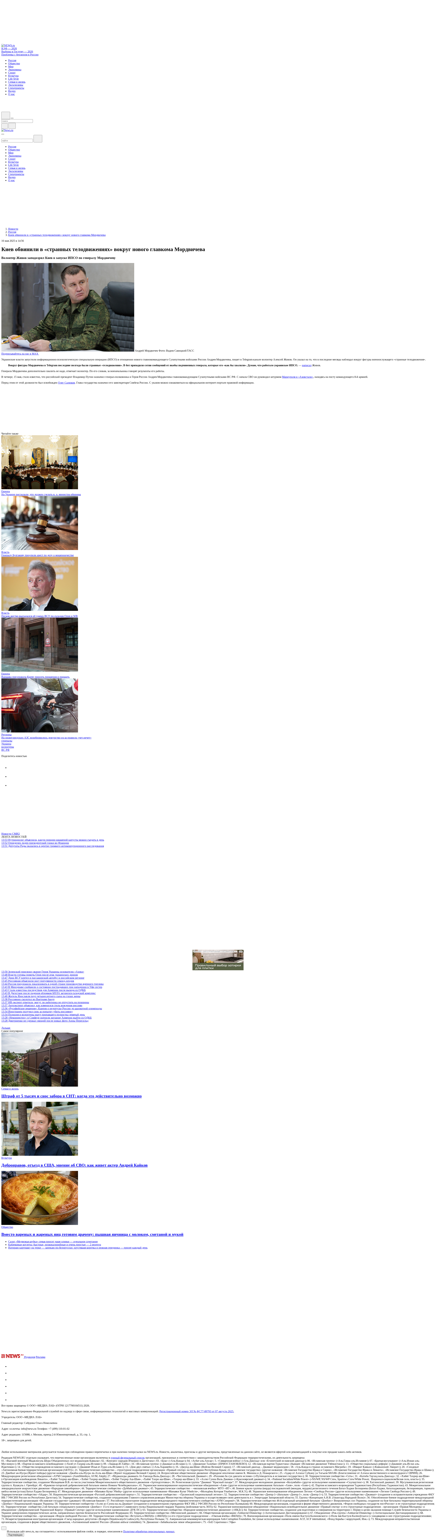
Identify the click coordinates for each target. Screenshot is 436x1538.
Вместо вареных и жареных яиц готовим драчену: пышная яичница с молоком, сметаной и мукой (92, 1234)
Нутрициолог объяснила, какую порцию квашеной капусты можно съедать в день (52, 839)
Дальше (6, 1027)
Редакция (29, 1357)
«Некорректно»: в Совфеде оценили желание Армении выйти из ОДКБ (46, 1017)
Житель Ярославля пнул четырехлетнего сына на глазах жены (40, 996)
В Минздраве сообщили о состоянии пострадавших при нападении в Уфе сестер (51, 987)
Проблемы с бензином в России (19, 54)
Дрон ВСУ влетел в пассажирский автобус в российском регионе (42, 977)
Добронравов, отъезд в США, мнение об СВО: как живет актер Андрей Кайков (74, 1165)
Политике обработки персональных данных (148, 1531)
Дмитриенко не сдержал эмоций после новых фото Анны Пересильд (44, 1020)
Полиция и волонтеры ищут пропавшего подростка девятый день (43, 1014)
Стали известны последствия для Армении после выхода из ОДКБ (43, 990)
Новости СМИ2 (10, 833)
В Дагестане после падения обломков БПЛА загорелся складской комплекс (48, 993)
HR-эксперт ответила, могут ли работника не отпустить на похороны (45, 1002)
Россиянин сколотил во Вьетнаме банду (28, 999)
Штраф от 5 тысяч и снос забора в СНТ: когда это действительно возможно (71, 1096)
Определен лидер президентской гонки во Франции (35, 842)
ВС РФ (5, 749)
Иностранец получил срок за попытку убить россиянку (37, 1011)
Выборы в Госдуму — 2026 (17, 51)
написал (307, 365)
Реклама (40, 1357)
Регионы (6, 734)
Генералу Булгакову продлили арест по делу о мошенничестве (37, 555)
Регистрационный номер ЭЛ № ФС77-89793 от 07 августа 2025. (196, 1411)
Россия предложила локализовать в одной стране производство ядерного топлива (52, 984)
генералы (6, 740)
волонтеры (7, 746)
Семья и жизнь (10, 1088)
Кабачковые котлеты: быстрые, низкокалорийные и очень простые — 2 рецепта (54, 1244)
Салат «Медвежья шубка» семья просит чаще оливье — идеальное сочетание (53, 1241)
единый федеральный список (128, 1457)
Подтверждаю (15, 1535)
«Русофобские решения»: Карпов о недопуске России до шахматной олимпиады (51, 1008)
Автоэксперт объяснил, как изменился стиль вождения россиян (41, 1005)
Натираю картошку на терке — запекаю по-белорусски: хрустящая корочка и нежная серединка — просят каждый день (77, 1247)
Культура (6, 1157)
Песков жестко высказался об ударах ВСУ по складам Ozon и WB (39, 616)
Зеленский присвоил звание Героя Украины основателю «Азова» (42, 971)
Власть (5, 552)
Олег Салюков (66, 382)
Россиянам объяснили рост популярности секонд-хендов (37, 980)
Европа (5, 491)
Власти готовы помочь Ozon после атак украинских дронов (39, 974)
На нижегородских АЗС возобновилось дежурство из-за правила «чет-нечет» (46, 737)
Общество (7, 1227)
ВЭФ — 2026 (9, 48)
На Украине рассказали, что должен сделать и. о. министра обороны (41, 494)
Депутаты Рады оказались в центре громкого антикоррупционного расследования (52, 846)
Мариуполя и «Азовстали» (297, 376)
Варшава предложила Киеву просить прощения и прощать (35, 676)
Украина (6, 743)
